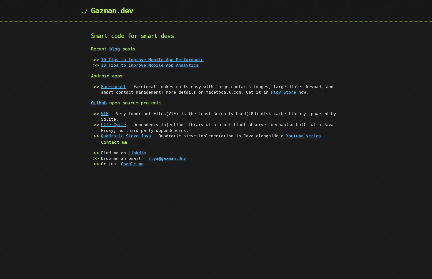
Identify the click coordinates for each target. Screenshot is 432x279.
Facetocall (113, 86)
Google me (132, 164)
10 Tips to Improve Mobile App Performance (152, 59)
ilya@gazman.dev (167, 158)
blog (114, 48)
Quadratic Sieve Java (126, 136)
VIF (104, 113)
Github (99, 102)
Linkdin (137, 153)
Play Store (283, 92)
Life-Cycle (113, 124)
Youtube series (303, 136)
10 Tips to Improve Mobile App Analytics (149, 65)
